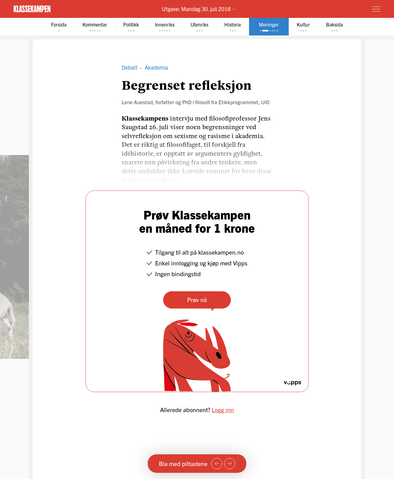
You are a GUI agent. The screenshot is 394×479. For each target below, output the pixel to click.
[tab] (58, 26)
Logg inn (223, 409)
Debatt (130, 67)
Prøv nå (197, 299)
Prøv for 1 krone (339, 9)
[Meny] (376, 9)
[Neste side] (229, 463)
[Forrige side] (216, 463)
